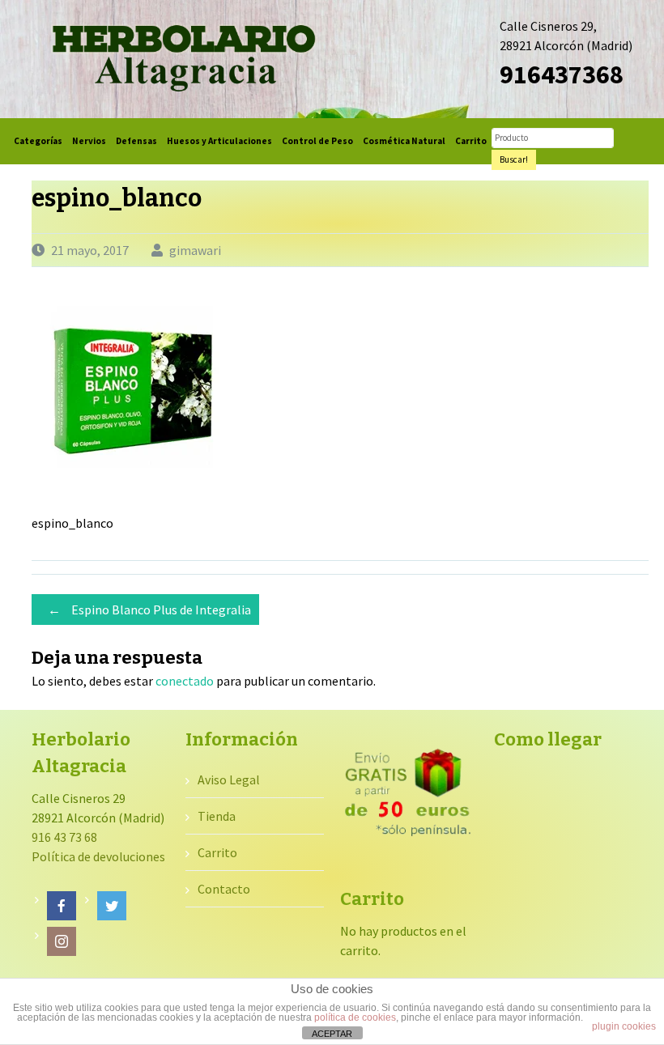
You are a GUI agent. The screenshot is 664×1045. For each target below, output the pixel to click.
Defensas (136, 141)
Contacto (224, 889)
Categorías (38, 141)
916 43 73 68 (64, 837)
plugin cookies (624, 1026)
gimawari (195, 250)
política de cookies (355, 1017)
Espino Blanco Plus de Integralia (149, 609)
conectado (184, 681)
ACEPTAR (332, 1034)
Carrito (471, 141)
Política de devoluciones (98, 856)
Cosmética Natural (404, 141)
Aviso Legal (229, 779)
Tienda (217, 816)
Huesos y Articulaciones (219, 141)
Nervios (89, 141)
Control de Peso (317, 141)
